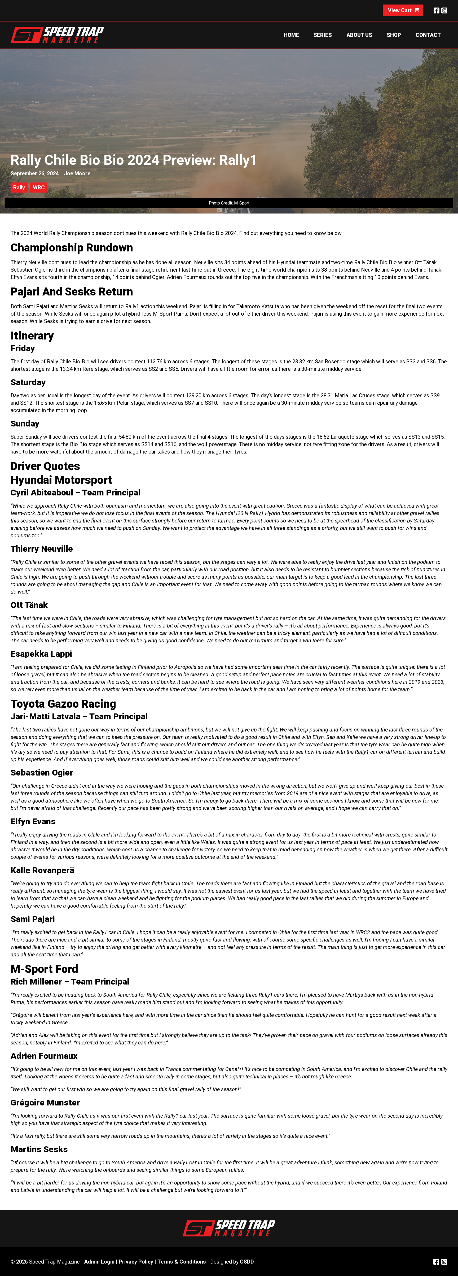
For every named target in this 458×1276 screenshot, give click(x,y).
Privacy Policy (136, 1261)
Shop (394, 35)
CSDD (247, 1261)
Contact (428, 35)
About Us (359, 35)
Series (323, 35)
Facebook (436, 10)
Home (291, 35)
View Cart (400, 10)
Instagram (444, 10)
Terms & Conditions (181, 1261)
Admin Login (99, 1261)
